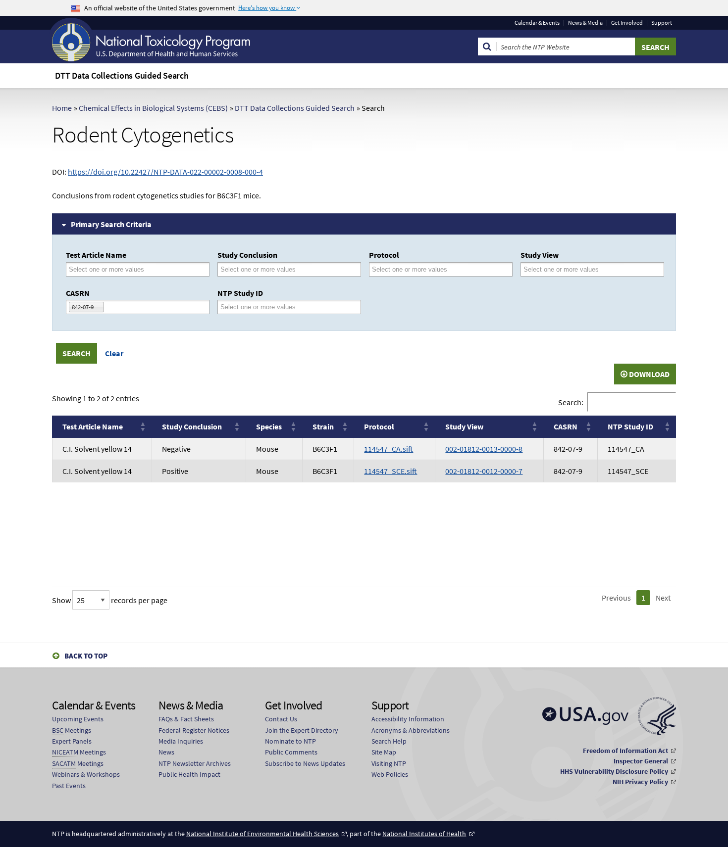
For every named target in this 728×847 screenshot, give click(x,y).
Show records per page (109, 600)
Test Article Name (96, 255)
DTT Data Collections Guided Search (295, 108)
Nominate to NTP (290, 741)
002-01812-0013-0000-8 (483, 449)
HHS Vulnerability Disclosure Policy (614, 771)
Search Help (389, 741)
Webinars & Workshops (86, 774)
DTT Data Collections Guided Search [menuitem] (122, 75)
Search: (570, 402)
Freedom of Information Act (625, 750)
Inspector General (641, 760)
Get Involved (627, 23)
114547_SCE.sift (390, 471)
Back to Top (85, 655)
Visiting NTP (388, 763)
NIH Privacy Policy (640, 781)
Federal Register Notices (193, 730)
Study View (539, 255)
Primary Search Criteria (111, 224)
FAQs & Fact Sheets (186, 718)
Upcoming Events (78, 718)
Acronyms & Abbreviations (410, 730)
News (166, 752)
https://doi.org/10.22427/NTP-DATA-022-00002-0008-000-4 (165, 172)
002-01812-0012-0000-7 (483, 471)
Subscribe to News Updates (305, 763)
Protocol (384, 255)
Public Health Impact (189, 774)
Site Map (383, 752)
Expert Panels (72, 741)
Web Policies (389, 774)
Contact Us (281, 718)
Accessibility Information (407, 718)
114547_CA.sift (388, 449)
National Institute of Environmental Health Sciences (262, 833)
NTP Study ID (240, 293)
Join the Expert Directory (301, 730)
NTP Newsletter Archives (194, 763)
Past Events (69, 785)
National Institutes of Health (424, 833)
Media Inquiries (180, 741)
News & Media (585, 23)
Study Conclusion (247, 255)
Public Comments (291, 752)
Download (648, 374)
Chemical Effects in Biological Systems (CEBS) (153, 108)
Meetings (71, 730)
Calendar (537, 23)
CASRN (78, 293)
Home (62, 108)
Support (661, 23)
